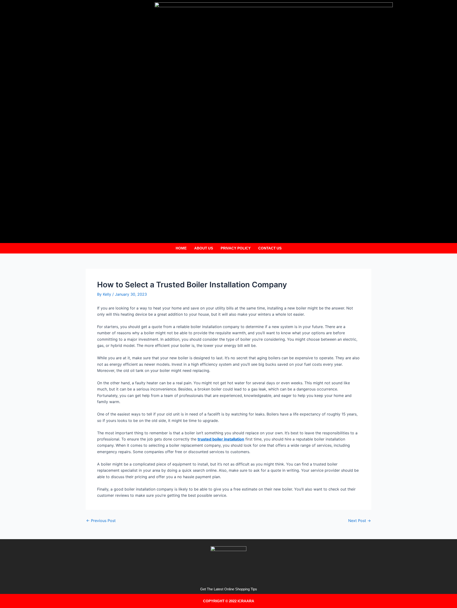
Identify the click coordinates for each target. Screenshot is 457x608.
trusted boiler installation (221, 439)
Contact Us (270, 248)
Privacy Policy (236, 248)
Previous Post (101, 520)
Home (181, 248)
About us (203, 248)
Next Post (359, 520)
